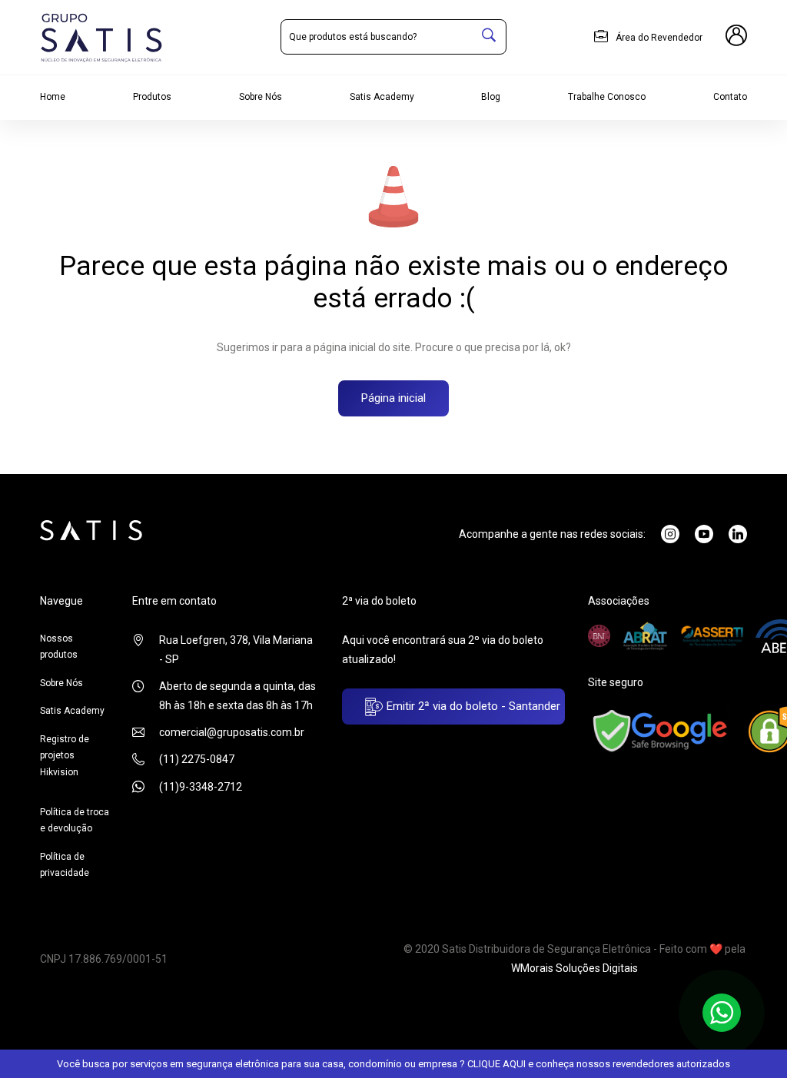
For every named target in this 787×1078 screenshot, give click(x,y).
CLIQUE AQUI (496, 1064)
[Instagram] (670, 534)
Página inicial (393, 398)
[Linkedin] (738, 534)
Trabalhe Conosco (607, 96)
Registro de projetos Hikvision (64, 756)
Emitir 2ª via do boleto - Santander (472, 706)
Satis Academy (382, 96)
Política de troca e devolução (74, 820)
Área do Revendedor (657, 37)
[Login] (736, 38)
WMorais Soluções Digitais (574, 968)
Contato (730, 96)
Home (52, 96)
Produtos (152, 96)
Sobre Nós (260, 96)
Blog (490, 96)
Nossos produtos (59, 647)
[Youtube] (704, 534)
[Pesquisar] (488, 37)
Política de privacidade (64, 865)
